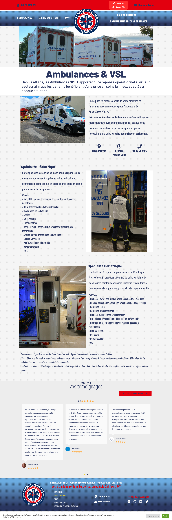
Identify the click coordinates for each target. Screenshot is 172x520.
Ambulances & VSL (48, 18)
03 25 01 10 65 (139, 150)
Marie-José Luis (33, 465)
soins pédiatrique (124, 133)
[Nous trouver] (99, 146)
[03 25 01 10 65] (139, 146)
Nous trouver (99, 150)
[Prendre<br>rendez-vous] (119, 146)
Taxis (68, 18)
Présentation (24, 18)
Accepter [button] (165, 516)
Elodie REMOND (121, 439)
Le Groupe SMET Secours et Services (128, 21)
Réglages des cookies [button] (153, 516)
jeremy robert (76, 448)
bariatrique (141, 133)
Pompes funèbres (126, 15)
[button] (23, 119)
